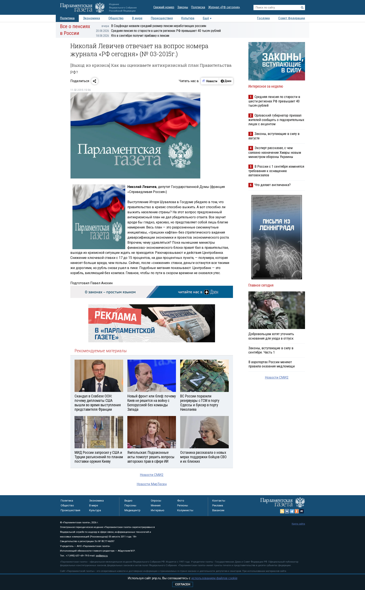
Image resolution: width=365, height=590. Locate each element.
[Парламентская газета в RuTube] (302, 511)
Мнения (156, 505)
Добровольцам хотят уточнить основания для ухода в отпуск (271, 336)
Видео (128, 500)
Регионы (182, 505)
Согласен (182, 584)
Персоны (130, 505)
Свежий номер (163, 7)
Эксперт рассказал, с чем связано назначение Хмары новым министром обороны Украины (274, 152)
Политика (67, 18)
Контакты (218, 500)
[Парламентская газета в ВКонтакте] (287, 511)
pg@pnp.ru (102, 555)
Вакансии (218, 510)
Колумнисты (185, 510)
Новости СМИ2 (151, 475)
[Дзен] (226, 81)
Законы (182, 7)
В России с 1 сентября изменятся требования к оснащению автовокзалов (276, 170)
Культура (187, 18)
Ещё (206, 18)
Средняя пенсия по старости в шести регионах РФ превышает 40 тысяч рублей (158, 31)
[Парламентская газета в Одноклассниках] (297, 511)
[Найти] (302, 7)
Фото (180, 500)
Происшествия (162, 18)
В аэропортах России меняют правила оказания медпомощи (271, 364)
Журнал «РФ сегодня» (224, 7)
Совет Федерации (291, 18)
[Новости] (210, 81)
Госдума (263, 18)
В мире (137, 18)
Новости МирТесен (152, 484)
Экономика (91, 18)
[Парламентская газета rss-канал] (282, 511)
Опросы (156, 500)
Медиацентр (132, 510)
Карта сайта (298, 523)
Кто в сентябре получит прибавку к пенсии (132, 36)
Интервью (157, 510)
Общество (116, 18)
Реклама (217, 505)
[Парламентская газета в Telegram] (292, 511)
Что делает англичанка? (273, 185)
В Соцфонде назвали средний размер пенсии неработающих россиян (154, 26)
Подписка (198, 7)
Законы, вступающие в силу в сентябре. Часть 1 (270, 350)
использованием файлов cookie (214, 578)
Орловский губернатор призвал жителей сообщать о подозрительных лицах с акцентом (276, 119)
